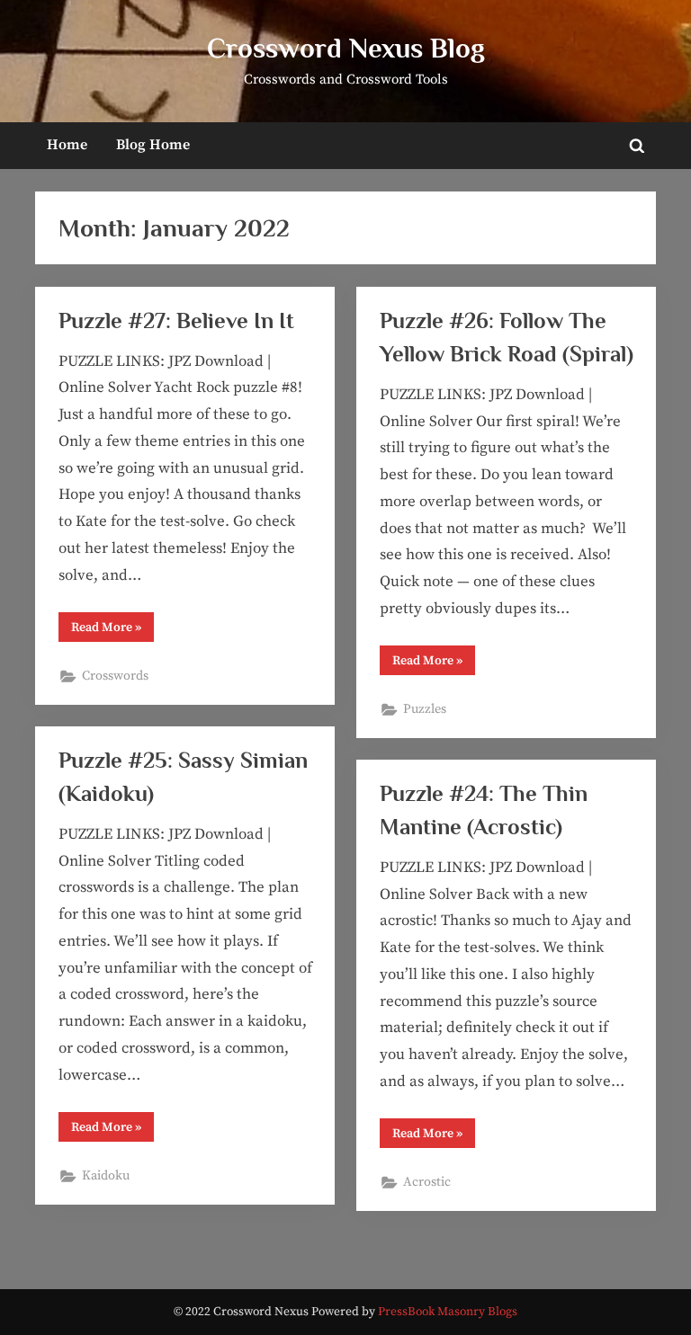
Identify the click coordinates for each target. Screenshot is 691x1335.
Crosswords (115, 676)
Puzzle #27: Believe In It (176, 320)
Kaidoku (106, 1176)
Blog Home (153, 145)
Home (67, 145)
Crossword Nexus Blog (346, 48)
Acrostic (427, 1182)
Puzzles (424, 709)
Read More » (112, 630)
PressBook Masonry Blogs (447, 1312)
